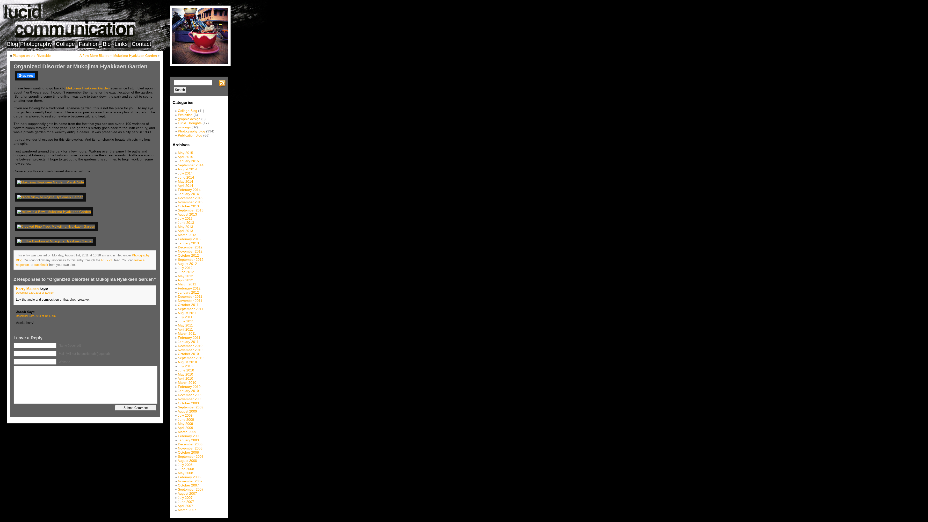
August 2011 (187, 313)
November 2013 (190, 202)
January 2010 (188, 391)
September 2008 (190, 456)
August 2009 (187, 411)
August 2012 (187, 264)
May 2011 (185, 325)
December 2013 (190, 198)
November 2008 (190, 448)
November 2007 (190, 481)
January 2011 (188, 342)
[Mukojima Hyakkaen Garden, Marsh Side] (51, 182)
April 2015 (185, 157)
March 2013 (187, 235)
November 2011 (190, 301)
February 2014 (189, 190)
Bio (107, 44)
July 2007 (185, 498)
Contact (141, 44)
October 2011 (188, 305)
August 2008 (187, 461)
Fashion (89, 44)
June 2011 (186, 321)
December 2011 (190, 296)
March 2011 (187, 333)
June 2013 (186, 223)
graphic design (189, 119)
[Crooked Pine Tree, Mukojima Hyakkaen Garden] (57, 226)
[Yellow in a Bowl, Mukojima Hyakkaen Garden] (55, 212)
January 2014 (188, 194)
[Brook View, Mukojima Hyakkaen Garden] (51, 197)
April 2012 (185, 280)
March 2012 (187, 284)
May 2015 (185, 153)
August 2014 (187, 169)
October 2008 (188, 452)
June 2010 (186, 370)
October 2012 (188, 255)
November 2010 (190, 350)
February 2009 (189, 436)
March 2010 (187, 382)
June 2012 (186, 272)
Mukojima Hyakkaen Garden (88, 88)
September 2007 (190, 489)
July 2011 (185, 317)
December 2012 (190, 247)
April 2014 (185, 186)
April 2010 (185, 378)
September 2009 (190, 407)
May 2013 (185, 227)
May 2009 (185, 424)
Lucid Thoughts (190, 123)
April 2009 (185, 428)
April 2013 (185, 231)
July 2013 (185, 218)
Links (121, 44)
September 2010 (190, 358)
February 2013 (189, 239)
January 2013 (188, 243)
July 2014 (185, 173)
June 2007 (186, 502)
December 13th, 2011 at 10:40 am (36, 315)
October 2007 (188, 485)
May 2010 (185, 374)
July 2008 (185, 465)
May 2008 (185, 473)
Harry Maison (27, 289)
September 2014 (190, 165)
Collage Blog (187, 111)
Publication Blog (190, 135)
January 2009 (188, 440)
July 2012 (185, 268)
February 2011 (189, 338)
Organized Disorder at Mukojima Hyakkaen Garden (80, 66)
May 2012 (185, 276)
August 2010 (187, 362)
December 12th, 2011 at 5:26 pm (35, 292)
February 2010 (189, 387)
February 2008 (189, 477)
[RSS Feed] (222, 84)
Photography (36, 44)
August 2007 (187, 493)
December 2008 (190, 444)
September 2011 (190, 309)
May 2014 (185, 181)
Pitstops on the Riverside (32, 56)
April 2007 (185, 506)
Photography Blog (191, 131)
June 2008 (186, 469)
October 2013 (188, 206)
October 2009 (188, 403)
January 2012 (188, 292)
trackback (41, 265)
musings (184, 127)
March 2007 (187, 510)
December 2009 (190, 395)
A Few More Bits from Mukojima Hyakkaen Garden (118, 56)
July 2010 (185, 366)
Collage (65, 44)
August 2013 (187, 214)
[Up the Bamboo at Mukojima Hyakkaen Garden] (56, 241)
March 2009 (187, 432)
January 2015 (188, 161)
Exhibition (185, 115)
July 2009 (185, 415)
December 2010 (190, 346)
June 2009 (186, 419)
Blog (12, 44)
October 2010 (188, 354)
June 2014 (186, 177)
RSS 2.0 (107, 260)
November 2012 (190, 251)
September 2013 (190, 210)
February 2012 (189, 288)
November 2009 (190, 399)
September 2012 (190, 259)
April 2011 (185, 329)
